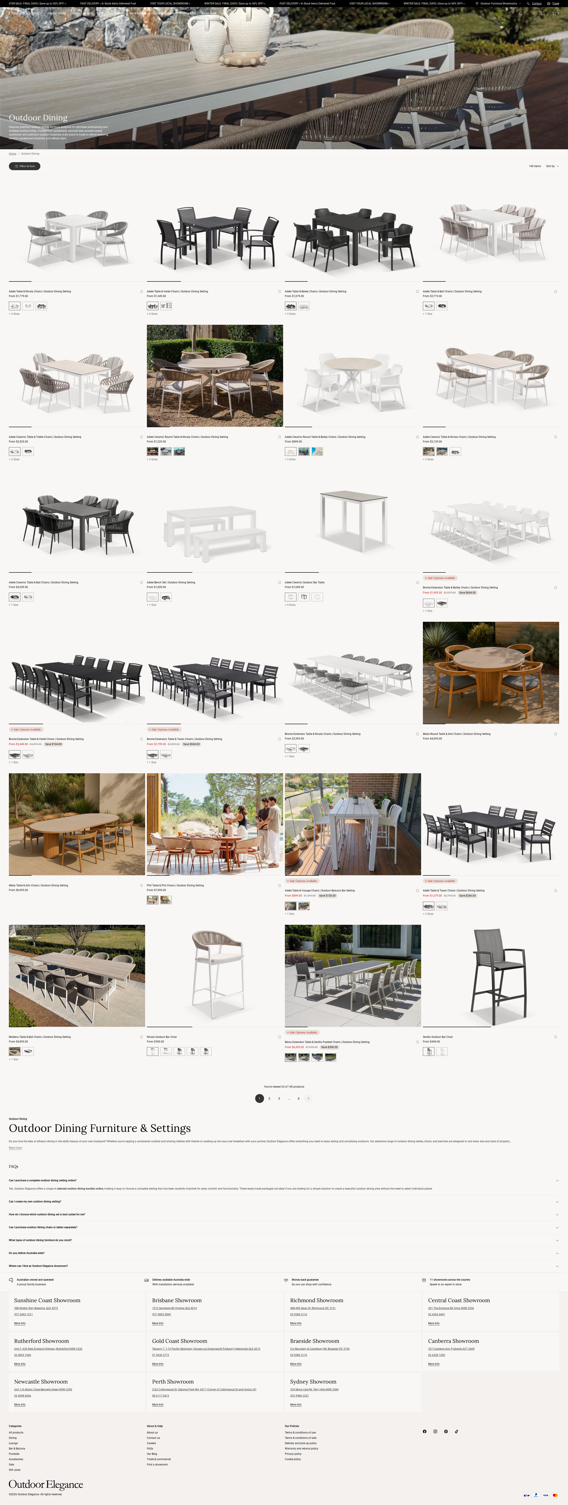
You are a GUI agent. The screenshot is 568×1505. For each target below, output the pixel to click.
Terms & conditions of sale (300, 1437)
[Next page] (308, 1098)
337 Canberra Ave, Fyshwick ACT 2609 (451, 1348)
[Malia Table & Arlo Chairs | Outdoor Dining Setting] (77, 824)
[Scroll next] (136, 234)
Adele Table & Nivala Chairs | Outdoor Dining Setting (40, 291)
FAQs (150, 1448)
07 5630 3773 (160, 1355)
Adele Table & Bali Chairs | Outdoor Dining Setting (452, 291)
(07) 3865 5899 (161, 1314)
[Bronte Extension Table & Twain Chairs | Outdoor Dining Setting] (215, 673)
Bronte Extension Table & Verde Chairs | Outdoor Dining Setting (46, 739)
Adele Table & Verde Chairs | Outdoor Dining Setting (177, 291)
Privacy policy (293, 1453)
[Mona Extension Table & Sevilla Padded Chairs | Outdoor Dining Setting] (353, 976)
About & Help (155, 1426)
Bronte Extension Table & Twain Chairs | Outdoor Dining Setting (184, 739)
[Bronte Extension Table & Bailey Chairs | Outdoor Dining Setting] (491, 521)
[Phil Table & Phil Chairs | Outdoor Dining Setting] (215, 824)
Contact (537, 3)
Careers (151, 1443)
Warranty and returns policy (301, 1448)
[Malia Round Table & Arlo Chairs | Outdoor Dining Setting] (491, 673)
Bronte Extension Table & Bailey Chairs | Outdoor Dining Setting (460, 587)
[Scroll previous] (18, 234)
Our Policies (292, 1426)
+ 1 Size (427, 313)
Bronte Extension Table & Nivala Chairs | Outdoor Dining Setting (323, 734)
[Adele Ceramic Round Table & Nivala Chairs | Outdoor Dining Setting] (215, 376)
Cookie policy (293, 1459)
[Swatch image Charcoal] (442, 306)
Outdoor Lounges (81, 13)
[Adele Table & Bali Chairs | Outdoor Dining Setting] (491, 230)
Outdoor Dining (56, 13)
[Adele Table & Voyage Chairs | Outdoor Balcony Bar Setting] (353, 824)
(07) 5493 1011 (23, 1314)
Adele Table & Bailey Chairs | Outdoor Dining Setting (315, 291)
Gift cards (14, 1469)
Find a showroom (157, 1464)
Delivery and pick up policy (301, 1443)
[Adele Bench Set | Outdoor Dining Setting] (215, 521)
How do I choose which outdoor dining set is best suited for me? (47, 1214)
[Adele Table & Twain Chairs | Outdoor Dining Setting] (491, 824)
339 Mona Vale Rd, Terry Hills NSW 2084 (314, 1389)
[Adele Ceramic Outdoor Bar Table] (353, 521)
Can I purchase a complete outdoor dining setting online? (43, 1180)
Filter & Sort (27, 166)
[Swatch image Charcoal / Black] (41, 306)
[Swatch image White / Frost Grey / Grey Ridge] (166, 1051)
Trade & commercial (159, 1459)
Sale (223, 13)
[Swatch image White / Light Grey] (317, 451)
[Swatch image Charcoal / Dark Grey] (304, 451)
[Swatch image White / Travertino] (317, 597)
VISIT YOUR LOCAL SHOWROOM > (99, 3)
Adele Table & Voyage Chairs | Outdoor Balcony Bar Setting (320, 890)
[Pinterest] (446, 1431)
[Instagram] (435, 1431)
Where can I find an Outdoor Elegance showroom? (38, 1266)
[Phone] (528, 3)
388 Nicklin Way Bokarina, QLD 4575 (36, 1308)
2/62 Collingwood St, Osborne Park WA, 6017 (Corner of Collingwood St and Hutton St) (204, 1389)
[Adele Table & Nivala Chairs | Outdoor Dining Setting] (77, 230)
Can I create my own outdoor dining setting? (35, 1201)
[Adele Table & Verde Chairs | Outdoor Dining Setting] (215, 230)
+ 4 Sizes (152, 313)
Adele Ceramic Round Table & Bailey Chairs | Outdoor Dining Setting (325, 437)
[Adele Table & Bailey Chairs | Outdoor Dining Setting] (353, 230)
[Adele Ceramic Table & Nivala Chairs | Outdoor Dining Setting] (491, 376)
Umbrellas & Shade (163, 13)
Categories (15, 1426)
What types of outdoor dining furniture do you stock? (40, 1240)
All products (16, 1432)
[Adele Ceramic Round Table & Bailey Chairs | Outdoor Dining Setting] (353, 376)
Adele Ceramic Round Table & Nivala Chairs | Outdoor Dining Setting (187, 437)
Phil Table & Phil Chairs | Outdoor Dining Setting (175, 885)
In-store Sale (239, 13)
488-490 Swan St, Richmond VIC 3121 (313, 1308)
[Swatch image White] (166, 306)
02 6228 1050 (436, 1355)
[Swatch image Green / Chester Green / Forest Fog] (166, 900)
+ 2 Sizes (14, 459)
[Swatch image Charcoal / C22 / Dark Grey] (330, 1057)
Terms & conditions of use (300, 1432)
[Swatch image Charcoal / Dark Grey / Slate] (192, 1051)
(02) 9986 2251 (299, 1395)
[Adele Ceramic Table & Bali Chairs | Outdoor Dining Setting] (77, 521)
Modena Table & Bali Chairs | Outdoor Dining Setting (40, 1037)
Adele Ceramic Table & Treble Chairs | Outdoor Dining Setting (45, 437)
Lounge (13, 1443)
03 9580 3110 (298, 1314)
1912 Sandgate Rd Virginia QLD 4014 (174, 1308)
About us (152, 1432)
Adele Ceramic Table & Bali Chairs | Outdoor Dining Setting (43, 582)
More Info (20, 1323)
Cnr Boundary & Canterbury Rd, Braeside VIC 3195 (320, 1348)
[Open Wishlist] (544, 13)
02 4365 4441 (436, 1314)
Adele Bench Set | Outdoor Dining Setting (171, 582)
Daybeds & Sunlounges (110, 13)
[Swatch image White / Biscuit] (28, 306)
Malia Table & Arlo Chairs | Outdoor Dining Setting (38, 885)
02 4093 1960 (22, 1355)
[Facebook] (424, 1431)
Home (12, 153)
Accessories (209, 13)
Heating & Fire (187, 13)
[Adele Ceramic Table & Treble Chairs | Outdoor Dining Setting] (77, 376)
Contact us (153, 1437)
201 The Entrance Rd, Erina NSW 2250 (451, 1308)
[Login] (533, 13)
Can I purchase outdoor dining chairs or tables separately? (43, 1227)
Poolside (14, 1453)
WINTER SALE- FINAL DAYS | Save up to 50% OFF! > (163, 3)
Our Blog (152, 1453)
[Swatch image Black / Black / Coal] (206, 1051)
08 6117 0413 (160, 1395)
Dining (13, 1437)
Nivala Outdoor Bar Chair (162, 1037)
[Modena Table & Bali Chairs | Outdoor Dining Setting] (77, 976)
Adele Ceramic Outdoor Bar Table (304, 582)
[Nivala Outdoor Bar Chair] (215, 976)
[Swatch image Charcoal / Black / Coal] (179, 1051)
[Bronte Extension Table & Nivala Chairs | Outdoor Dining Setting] (353, 673)
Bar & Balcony (138, 13)
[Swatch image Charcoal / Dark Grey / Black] (179, 451)
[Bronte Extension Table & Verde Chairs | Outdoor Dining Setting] (77, 673)
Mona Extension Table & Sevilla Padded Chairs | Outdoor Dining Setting (327, 1042)
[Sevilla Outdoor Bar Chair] (491, 976)
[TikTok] (456, 1431)
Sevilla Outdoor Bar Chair (438, 1037)
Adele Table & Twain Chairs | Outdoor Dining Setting (454, 890)
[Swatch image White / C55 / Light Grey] (304, 1057)
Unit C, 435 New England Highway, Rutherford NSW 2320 (48, 1348)
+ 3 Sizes (14, 313)
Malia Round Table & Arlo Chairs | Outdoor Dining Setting (457, 734)
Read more (15, 1147)
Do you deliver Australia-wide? (27, 1253)
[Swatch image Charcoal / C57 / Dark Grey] (317, 1057)
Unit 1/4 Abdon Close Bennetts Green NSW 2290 (43, 1389)
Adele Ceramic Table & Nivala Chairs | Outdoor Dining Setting (459, 437)
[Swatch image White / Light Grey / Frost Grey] (166, 451)
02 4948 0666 (22, 1395)
